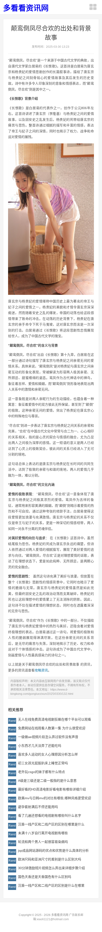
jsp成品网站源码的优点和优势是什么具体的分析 (53, 850)
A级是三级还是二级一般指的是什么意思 (47, 780)
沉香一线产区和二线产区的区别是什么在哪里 (51, 885)
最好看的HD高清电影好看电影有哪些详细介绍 (52, 789)
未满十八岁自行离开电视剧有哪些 (43, 833)
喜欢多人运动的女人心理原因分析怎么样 (48, 754)
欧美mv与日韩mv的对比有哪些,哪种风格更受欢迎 (54, 798)
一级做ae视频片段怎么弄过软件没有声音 (48, 737)
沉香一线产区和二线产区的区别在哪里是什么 (51, 824)
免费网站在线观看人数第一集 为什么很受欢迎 (51, 728)
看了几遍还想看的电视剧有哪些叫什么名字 (49, 815)
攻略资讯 (41, 670)
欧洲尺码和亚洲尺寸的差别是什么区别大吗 (49, 859)
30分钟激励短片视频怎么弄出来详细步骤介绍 (51, 868)
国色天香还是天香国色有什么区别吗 (44, 877)
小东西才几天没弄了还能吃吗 (39, 745)
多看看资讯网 (26, 8)
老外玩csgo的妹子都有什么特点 (41, 772)
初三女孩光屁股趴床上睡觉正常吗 (43, 763)
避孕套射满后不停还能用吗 (38, 807)
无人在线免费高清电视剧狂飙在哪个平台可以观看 (54, 719)
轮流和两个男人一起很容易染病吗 (43, 842)
